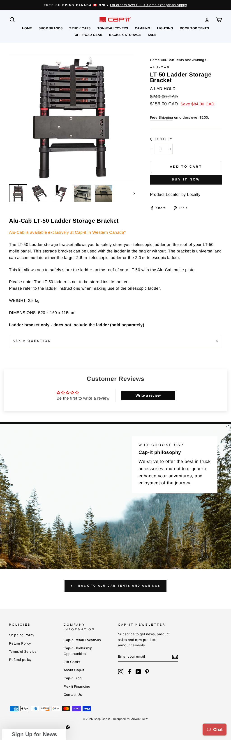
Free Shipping (161, 117)
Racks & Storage (125, 35)
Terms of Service (23, 651)
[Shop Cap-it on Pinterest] (147, 671)
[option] (115, 5)
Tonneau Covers (112, 28)
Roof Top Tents (194, 28)
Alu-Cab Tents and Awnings (183, 60)
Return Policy (20, 643)
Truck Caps (80, 28)
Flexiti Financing (77, 686)
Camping (142, 28)
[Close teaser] (67, 727)
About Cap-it (74, 670)
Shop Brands (50, 28)
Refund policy (20, 659)
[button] (34, 734)
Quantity (161, 139)
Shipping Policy (22, 635)
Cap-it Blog (73, 678)
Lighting (165, 28)
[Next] (132, 193)
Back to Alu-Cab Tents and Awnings (118, 585)
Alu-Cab (160, 67)
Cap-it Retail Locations (82, 640)
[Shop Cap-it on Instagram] (120, 671)
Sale (152, 35)
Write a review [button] (148, 395)
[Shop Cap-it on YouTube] (138, 671)
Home (27, 28)
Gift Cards (72, 662)
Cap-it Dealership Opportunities (78, 650)
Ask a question (32, 340)
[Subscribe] (175, 657)
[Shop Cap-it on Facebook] (129, 671)
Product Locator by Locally (175, 194)
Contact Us (73, 694)
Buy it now (186, 179)
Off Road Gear (88, 35)
